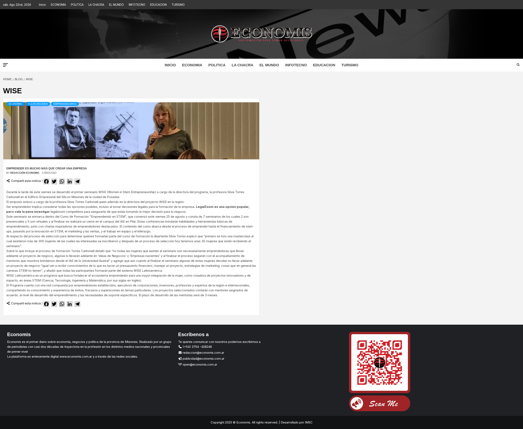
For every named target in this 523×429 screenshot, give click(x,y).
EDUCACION (158, 4)
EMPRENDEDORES (65, 103)
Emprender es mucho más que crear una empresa (46, 168)
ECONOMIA (58, 4)
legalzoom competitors (67, 212)
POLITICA (77, 4)
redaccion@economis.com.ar (203, 353)
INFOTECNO (137, 4)
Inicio (42, 4)
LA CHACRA (96, 4)
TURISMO (178, 4)
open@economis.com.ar (199, 364)
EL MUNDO (116, 4)
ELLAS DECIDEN (38, 103)
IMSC (308, 422)
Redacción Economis (25, 172)
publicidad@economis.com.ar (203, 358)
